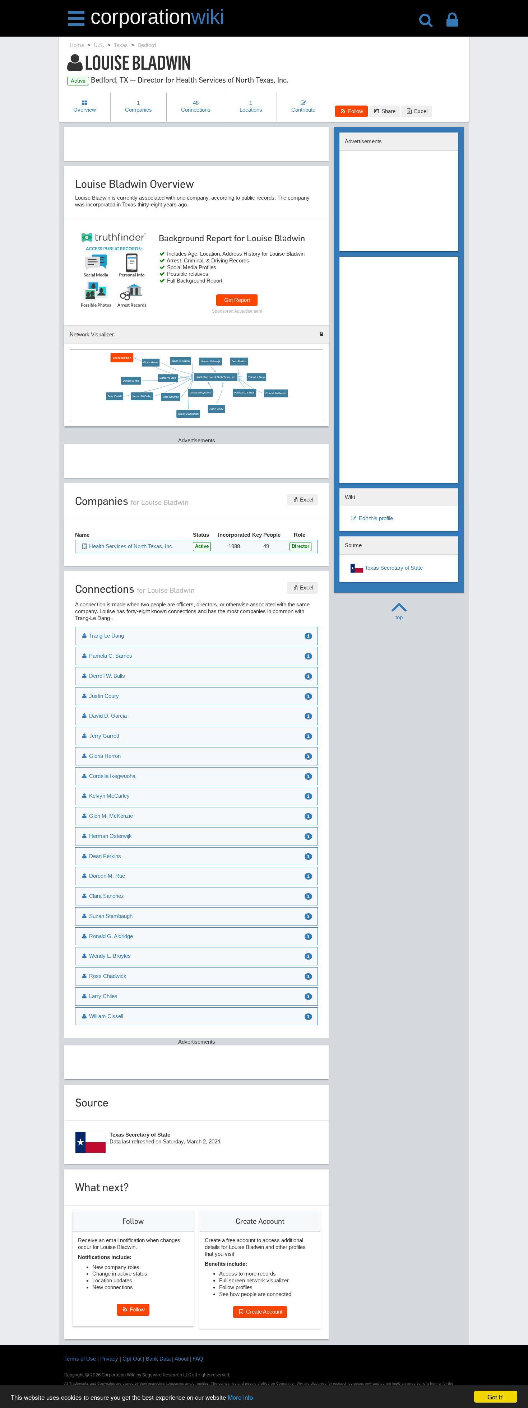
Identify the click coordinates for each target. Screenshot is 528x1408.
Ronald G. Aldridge (110, 936)
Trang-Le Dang (256, 377)
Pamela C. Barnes (244, 392)
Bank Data (158, 1359)
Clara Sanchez (170, 397)
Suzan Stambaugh (188, 413)
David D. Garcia (180, 361)
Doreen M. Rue (130, 380)
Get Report (237, 300)
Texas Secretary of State (393, 568)
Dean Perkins (239, 361)
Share (387, 111)
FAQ (198, 1359)
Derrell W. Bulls (167, 378)
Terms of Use (80, 1359)
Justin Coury (216, 408)
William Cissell (105, 1016)
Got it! (495, 1396)
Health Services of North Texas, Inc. (215, 377)
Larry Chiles (102, 996)
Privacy (109, 1359)
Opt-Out (132, 1359)
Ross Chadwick (107, 976)
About (181, 1359)
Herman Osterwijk (210, 361)
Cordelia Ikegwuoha (200, 392)
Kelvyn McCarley (142, 396)
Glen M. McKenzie (275, 393)
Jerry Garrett (115, 396)
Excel (420, 111)
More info (240, 1397)
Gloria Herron (150, 362)
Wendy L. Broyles (109, 956)
